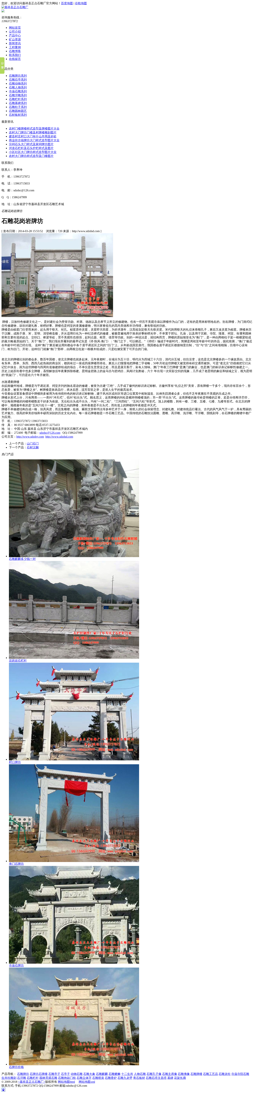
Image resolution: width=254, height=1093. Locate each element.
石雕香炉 (111, 1077)
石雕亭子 (54, 1074)
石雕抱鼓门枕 (67, 1077)
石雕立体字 (84, 1077)
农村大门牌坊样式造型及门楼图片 (31, 155)
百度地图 (67, 3)
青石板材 (139, 1077)
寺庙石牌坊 (16, 965)
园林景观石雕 (48, 1077)
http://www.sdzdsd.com (59, 436)
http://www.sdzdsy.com (30, 436)
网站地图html (66, 1081)
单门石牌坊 (16, 863)
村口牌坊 (15, 762)
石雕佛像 (184, 1074)
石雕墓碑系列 (18, 103)
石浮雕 (21, 1077)
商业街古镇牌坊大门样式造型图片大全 (34, 140)
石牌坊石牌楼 (39, 1074)
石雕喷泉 (98, 1077)
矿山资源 (15, 39)
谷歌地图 (81, 3)
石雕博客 (15, 51)
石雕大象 (89, 1074)
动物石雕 (77, 1074)
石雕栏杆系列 (18, 99)
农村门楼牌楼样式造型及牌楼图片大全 (34, 128)
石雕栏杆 (33, 1077)
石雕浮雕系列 (18, 95)
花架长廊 (180, 1077)
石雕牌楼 (196, 1074)
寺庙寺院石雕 (240, 1074)
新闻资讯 (15, 43)
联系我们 (15, 55)
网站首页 (15, 27)
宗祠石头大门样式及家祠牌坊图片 (31, 144)
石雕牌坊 (23, 1074)
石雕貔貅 (114, 1074)
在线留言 (15, 58)
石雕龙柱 (225, 1074)
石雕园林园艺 (18, 110)
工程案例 (15, 47)
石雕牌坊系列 (18, 75)
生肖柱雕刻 (8, 1077)
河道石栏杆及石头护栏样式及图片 (31, 148)
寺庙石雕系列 (18, 91)
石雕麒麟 (102, 1074)
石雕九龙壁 (125, 1077)
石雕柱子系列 (18, 107)
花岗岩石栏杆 (18, 660)
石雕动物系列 (18, 83)
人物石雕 (140, 1074)
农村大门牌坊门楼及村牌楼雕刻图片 (33, 132)
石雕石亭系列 (18, 79)
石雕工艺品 (210, 1074)
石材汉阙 (33, 447)
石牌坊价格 (16, 1067)
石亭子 (65, 1074)
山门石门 (33, 443)
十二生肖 (127, 1074)
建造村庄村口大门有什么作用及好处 (33, 136)
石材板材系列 (18, 114)
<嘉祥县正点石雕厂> (31, 1081)
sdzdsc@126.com (49, 432)
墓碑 (170, 1077)
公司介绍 (15, 31)
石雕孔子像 (154, 1074)
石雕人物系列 (18, 87)
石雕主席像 (169, 1074)
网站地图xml (87, 1081)
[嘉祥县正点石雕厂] (14, 7)
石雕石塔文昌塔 (156, 1077)
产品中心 (15, 35)
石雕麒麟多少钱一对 (22, 558)
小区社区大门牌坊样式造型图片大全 (33, 152)
